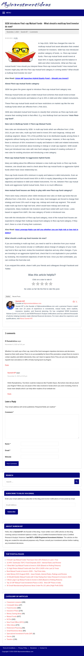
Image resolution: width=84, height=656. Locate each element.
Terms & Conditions (9, 648)
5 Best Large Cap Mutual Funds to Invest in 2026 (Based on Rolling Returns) (34, 580)
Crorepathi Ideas (13, 605)
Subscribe (11, 512)
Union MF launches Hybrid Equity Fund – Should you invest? (42, 78)
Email (7, 450)
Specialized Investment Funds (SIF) (20, 633)
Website (8, 457)
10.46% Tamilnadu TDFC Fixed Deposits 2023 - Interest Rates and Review (34, 563)
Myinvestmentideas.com (32, 303)
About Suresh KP (26, 318)
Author (8, 296)
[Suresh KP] (10, 309)
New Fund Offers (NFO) (15, 622)
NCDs (9, 619)
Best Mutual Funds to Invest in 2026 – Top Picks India (26, 571)
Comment (9, 412)
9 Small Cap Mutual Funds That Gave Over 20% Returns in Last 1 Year (32, 560)
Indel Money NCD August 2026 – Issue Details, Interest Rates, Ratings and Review (37, 574)
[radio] (33, 284)
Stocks (9, 636)
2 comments (34, 32)
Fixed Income (11, 608)
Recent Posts (16, 296)
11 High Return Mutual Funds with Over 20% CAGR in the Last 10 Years (33, 568)
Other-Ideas (11, 625)
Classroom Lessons (14, 602)
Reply (7, 365)
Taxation (10, 639)
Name (8, 444)
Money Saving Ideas (14, 613)
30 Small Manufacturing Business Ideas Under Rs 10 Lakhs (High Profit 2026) (35, 585)
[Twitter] (76, 301)
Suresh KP (24, 32)
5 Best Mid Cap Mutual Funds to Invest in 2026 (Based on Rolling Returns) (34, 565)
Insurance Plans (12, 611)
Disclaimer (33, 648)
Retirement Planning (14, 628)
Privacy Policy (22, 648)
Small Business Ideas (14, 631)
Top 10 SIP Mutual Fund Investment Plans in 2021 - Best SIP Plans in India (34, 583)
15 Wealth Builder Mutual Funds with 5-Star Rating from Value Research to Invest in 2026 (39, 577)
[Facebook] (74, 301)
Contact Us (43, 648)
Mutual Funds (12, 616)
